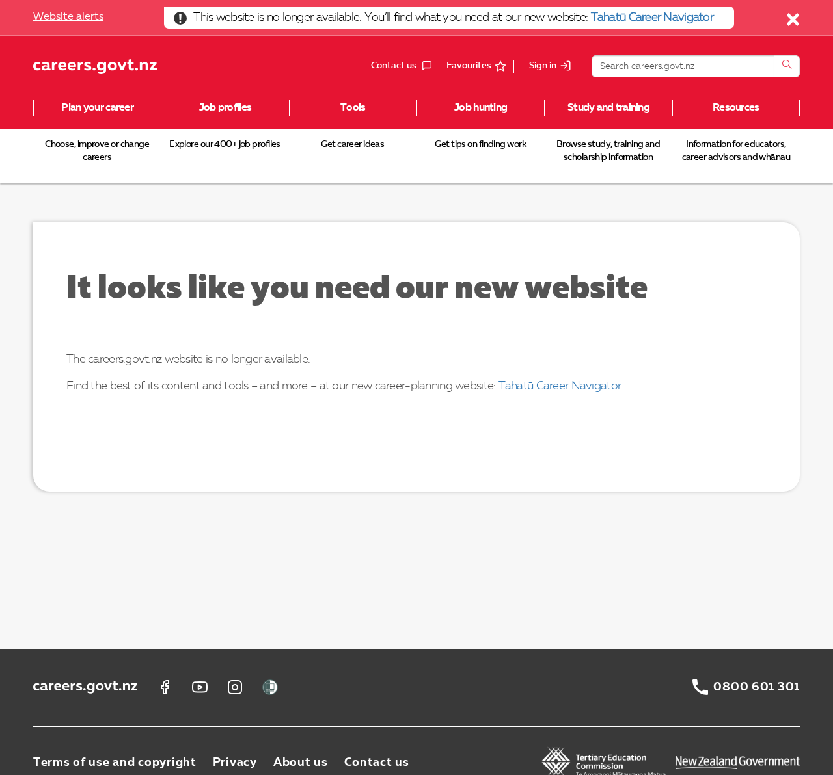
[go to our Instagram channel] (235, 687)
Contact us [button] (405, 66)
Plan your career (97, 108)
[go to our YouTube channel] (200, 687)
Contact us (376, 762)
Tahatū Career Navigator (652, 17)
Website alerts (68, 17)
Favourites (468, 65)
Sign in (542, 66)
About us (300, 762)
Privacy (235, 762)
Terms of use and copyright (115, 762)
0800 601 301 (756, 687)
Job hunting (480, 108)
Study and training (608, 108)
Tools (352, 108)
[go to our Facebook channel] (164, 687)
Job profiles (225, 108)
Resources (736, 108)
